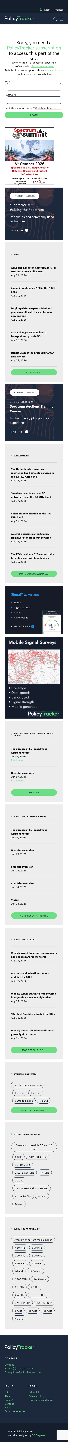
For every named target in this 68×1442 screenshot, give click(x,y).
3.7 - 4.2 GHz (22, 1302)
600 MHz (37, 1247)
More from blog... (34, 1049)
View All (34, 792)
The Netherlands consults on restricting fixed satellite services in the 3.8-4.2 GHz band (32, 472)
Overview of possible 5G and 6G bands (34, 1147)
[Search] (55, 19)
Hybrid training (25, 195)
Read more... (18, 760)
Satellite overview (22, 866)
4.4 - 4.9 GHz (44, 1302)
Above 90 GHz (23, 1196)
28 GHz (47, 1310)
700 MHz (20, 1255)
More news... (34, 372)
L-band (19, 1271)
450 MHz (20, 1247)
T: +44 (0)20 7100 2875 (19, 1368)
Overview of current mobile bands (33, 1239)
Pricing (8, 1399)
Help (7, 1407)
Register (58, 9)
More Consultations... (34, 573)
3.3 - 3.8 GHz (38, 1295)
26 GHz (32, 1310)
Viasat (15, 899)
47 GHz (45, 1172)
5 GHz (18, 1310)
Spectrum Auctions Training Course (31, 408)
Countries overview (22, 883)
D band (19, 1204)
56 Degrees (38, 1435)
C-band (44, 1100)
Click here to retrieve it (48, 108)
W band (42, 1196)
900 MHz (37, 1263)
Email (8, 81)
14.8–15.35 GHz (24, 1172)
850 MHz (20, 1263)
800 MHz (37, 1255)
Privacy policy (36, 1396)
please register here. (42, 66)
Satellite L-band (24, 1100)
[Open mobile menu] (61, 19)
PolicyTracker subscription (34, 47)
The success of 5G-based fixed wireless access (29, 750)
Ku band (19, 1092)
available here (55, 70)
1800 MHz (35, 1271)
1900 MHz (21, 1279)
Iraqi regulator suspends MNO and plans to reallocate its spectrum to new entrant (31, 311)
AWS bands (40, 1279)
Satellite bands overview (28, 1085)
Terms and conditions (40, 1399)
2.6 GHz (19, 1295)
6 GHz (18, 1156)
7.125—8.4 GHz (37, 1156)
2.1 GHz (19, 1287)
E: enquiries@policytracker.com (23, 1372)
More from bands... (33, 1110)
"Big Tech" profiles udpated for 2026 (33, 1013)
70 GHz (19, 1180)
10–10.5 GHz (22, 1164)
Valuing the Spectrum (27, 209)
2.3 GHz (35, 1287)
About (8, 1396)
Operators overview (22, 773)
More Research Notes (34, 915)
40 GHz (19, 1318)
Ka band (35, 1092)
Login (47, 9)
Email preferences (15, 1411)
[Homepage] (26, 18)
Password (10, 94)
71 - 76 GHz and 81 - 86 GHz (31, 1188)
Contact (9, 1403)
